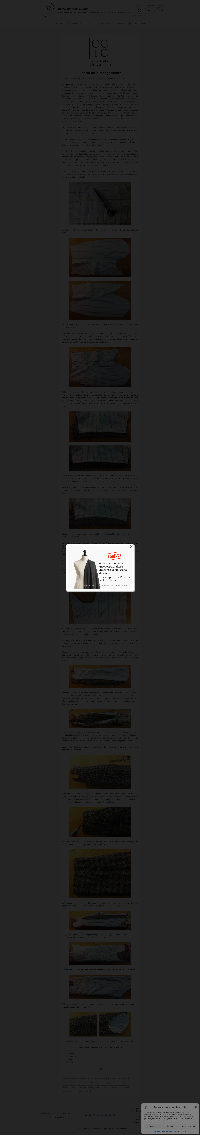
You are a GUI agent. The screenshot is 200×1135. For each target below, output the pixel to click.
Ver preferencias (188, 1126)
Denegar (170, 1126)
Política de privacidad (172, 1131)
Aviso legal (183, 1131)
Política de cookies (159, 1131)
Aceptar (152, 1126)
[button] (196, 1107)
